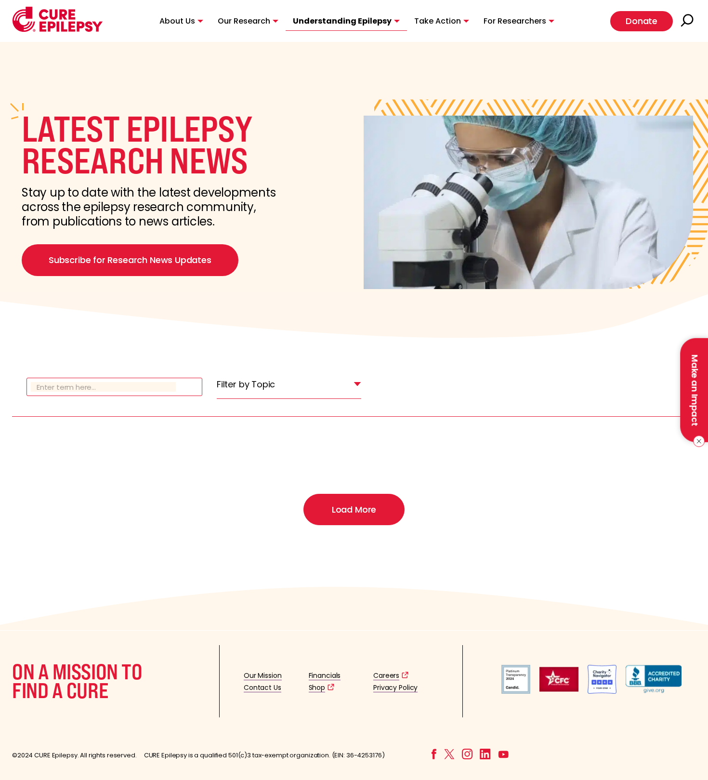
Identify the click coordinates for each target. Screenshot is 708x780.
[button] (57, 29)
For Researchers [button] (515, 20)
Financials (325, 675)
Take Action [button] (437, 20)
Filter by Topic (246, 384)
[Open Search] (688, 21)
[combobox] (289, 387)
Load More (354, 509)
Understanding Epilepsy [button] (342, 20)
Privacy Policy (395, 687)
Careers (386, 675)
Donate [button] (641, 21)
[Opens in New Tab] (515, 691)
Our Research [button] (244, 20)
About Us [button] (177, 20)
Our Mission (263, 675)
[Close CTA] (697, 441)
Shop (317, 687)
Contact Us (262, 687)
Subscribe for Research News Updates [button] (130, 260)
